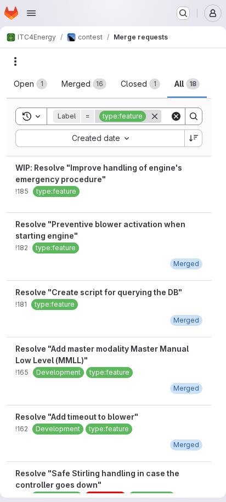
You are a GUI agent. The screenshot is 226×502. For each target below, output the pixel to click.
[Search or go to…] (183, 13)
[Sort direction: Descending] (193, 138)
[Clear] (176, 116)
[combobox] (99, 138)
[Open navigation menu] (31, 13)
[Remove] (154, 116)
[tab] (30, 84)
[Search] (193, 116)
